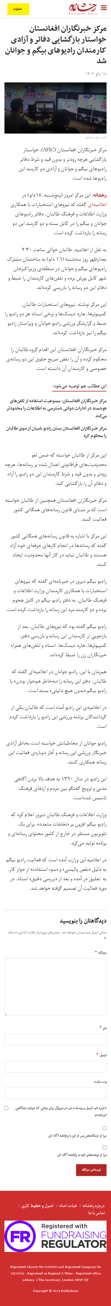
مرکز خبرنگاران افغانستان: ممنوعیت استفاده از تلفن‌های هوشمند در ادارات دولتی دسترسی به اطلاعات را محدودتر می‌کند (57, 408)
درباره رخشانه (94, 1206)
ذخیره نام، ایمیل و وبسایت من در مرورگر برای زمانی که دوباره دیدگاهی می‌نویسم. (61, 1111)
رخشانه (100, 195)
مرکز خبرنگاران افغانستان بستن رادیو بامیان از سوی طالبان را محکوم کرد (56, 432)
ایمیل (101, 1055)
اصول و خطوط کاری (37, 1206)
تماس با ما (96, 1213)
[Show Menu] (104, 9)
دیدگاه (100, 952)
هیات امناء (68, 1206)
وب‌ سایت (100, 1082)
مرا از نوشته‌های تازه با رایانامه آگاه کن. (81, 1155)
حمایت (18, 9)
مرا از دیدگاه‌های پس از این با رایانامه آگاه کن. (77, 1136)
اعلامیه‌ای (97, 204)
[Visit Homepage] (83, 9)
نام (103, 1028)
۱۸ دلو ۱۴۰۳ (96, 74)
